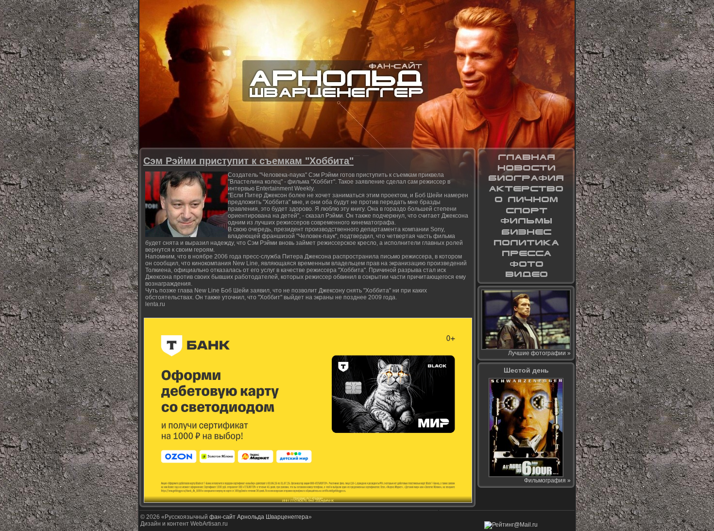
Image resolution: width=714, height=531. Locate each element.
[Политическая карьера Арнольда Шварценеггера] (526, 242)
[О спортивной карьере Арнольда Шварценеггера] (526, 210)
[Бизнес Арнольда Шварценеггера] (526, 231)
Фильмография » (547, 480)
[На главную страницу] (526, 157)
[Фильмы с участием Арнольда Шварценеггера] (526, 221)
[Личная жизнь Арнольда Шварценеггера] (526, 199)
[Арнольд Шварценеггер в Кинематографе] (526, 189)
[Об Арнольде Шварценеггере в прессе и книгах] (526, 253)
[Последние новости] (526, 167)
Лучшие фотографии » (539, 353)
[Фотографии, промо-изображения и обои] (526, 263)
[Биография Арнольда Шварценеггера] (526, 178)
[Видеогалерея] (526, 274)
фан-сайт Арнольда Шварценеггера (258, 517)
